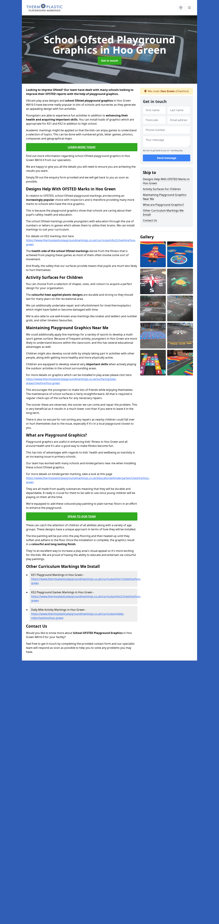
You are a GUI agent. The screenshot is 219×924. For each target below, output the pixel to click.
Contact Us (150, 220)
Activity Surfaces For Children (162, 189)
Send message (166, 158)
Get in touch (109, 60)
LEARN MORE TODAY (82, 147)
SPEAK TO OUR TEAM (82, 516)
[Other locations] (180, 7)
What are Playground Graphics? (163, 205)
